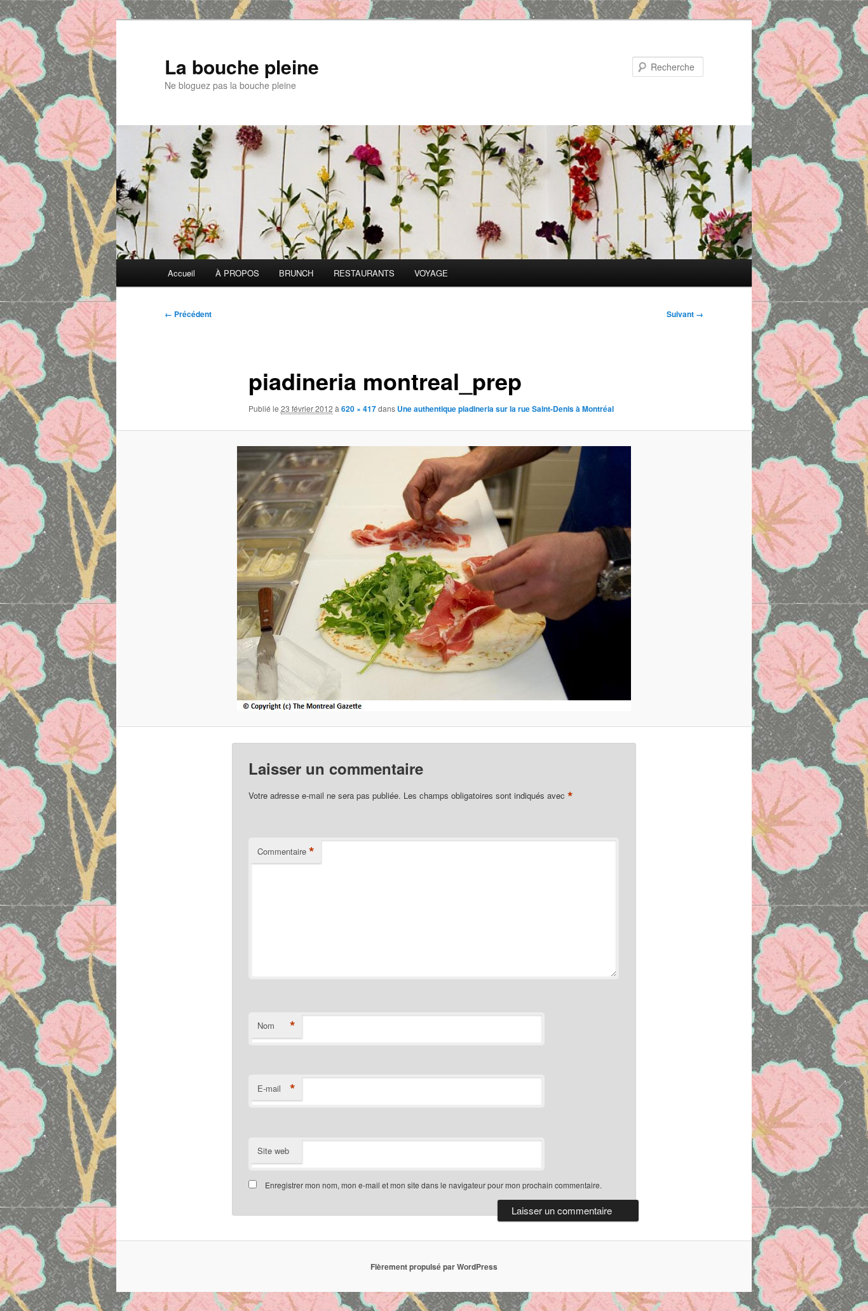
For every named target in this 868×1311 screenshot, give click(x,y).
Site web (273, 1151)
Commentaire (286, 851)
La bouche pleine (242, 66)
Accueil (181, 273)
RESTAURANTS (364, 273)
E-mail (276, 1088)
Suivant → (685, 314)
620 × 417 (358, 408)
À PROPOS (237, 273)
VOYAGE (431, 273)
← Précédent (188, 314)
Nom (276, 1026)
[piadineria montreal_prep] (434, 578)
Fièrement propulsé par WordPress (434, 1266)
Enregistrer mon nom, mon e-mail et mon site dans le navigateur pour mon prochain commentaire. (433, 1184)
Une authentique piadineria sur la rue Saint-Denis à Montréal (505, 408)
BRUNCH (296, 273)
